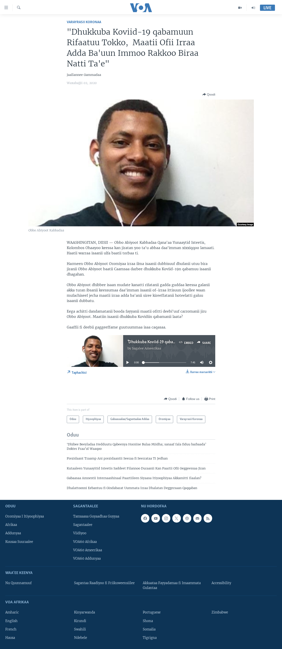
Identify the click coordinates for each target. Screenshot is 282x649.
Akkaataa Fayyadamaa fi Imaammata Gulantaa (172, 585)
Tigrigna (150, 638)
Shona (148, 621)
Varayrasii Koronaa (84, 22)
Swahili (80, 629)
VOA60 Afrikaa (85, 542)
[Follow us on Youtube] (155, 518)
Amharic (12, 612)
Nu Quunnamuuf (18, 583)
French (11, 629)
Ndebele (80, 638)
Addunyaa (13, 533)
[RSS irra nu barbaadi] (208, 518)
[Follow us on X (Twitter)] (176, 518)
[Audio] (253, 7)
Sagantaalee (82, 525)
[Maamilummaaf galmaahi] (197, 518)
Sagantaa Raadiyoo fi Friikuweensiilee (104, 583)
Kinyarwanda (84, 612)
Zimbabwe (220, 612)
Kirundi (80, 621)
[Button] (208, 94)
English (11, 621)
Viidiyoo (79, 533)
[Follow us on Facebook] (145, 518)
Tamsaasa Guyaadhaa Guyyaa (96, 516)
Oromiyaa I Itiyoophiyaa (24, 516)
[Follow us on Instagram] (166, 518)
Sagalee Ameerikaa (146, 348)
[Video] (240, 7)
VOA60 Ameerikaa (87, 550)
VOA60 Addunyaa (87, 559)
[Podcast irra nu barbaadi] (187, 518)
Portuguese (152, 612)
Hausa (10, 638)
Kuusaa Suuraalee (19, 542)
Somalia (149, 629)
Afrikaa (11, 525)
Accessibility (221, 583)
